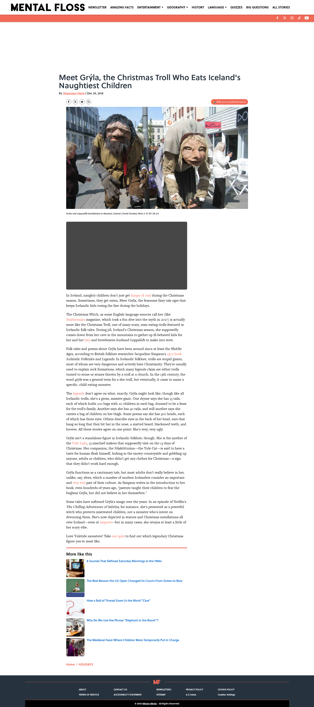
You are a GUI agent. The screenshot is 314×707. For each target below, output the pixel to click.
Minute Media (149, 703)
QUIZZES (236, 7)
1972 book (174, 353)
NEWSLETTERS (163, 689)
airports (105, 522)
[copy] (88, 101)
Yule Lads (79, 443)
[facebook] (277, 17)
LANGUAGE (216, 7)
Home (70, 664)
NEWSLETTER (97, 7)
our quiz (118, 536)
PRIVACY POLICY (194, 689)
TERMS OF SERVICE (89, 694)
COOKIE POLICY (226, 689)
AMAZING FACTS (122, 7)
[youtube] (307, 17)
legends (78, 393)
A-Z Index (191, 694)
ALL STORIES (281, 7)
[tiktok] (299, 17)
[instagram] (292, 17)
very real (79, 482)
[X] (284, 17)
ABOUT (82, 689)
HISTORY (198, 7)
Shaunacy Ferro (74, 93)
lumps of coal (141, 295)
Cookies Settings (226, 694)
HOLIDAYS (86, 664)
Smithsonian (75, 319)
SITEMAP (161, 694)
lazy (87, 339)
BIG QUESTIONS (257, 7)
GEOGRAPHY (176, 7)
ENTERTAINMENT (149, 7)
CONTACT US (120, 689)
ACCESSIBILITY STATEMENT (128, 694)
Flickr (140, 213)
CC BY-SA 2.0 (152, 213)
